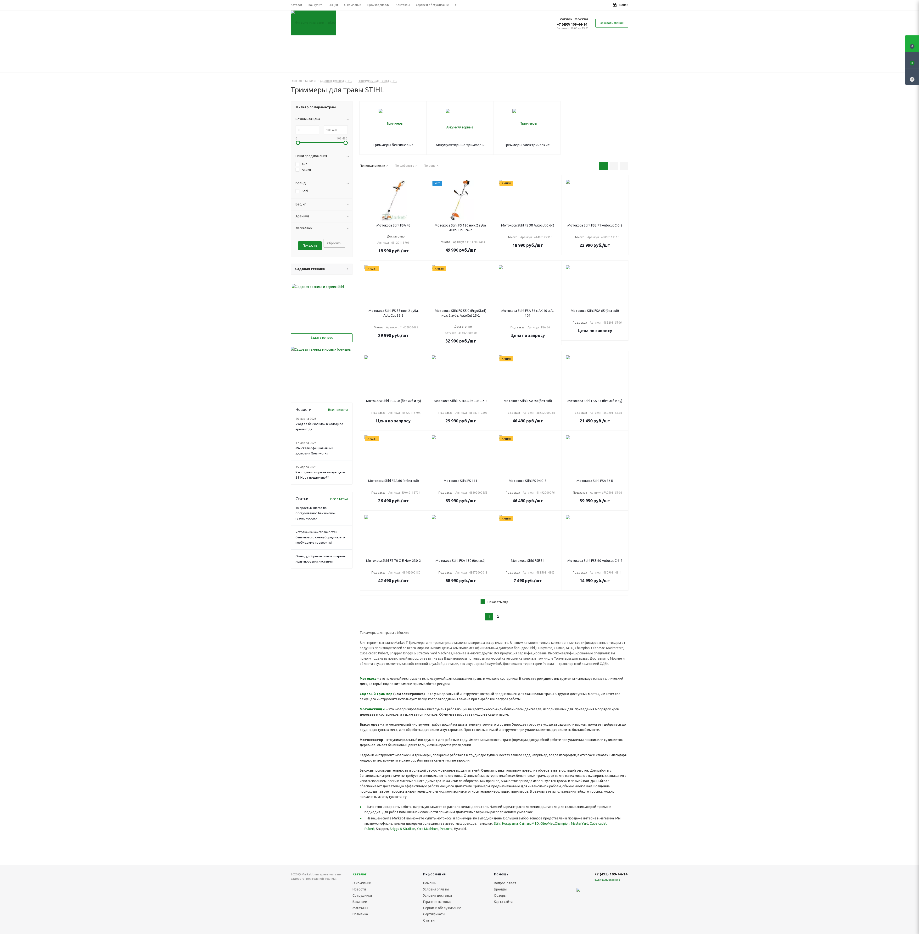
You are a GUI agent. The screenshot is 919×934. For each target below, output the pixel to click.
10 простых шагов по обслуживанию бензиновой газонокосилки (316, 513)
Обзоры (500, 895)
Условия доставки (437, 895)
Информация (434, 874)
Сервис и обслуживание (442, 908)
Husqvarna (510, 823)
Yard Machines (427, 829)
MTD (535, 823)
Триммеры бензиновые (393, 145)
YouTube (611, 892)
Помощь (429, 883)
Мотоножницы (372, 709)
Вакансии (360, 902)
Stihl (497, 823)
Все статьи (339, 499)
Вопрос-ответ (505, 883)
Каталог (360, 874)
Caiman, (525, 823)
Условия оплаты (436, 889)
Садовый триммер (376, 694)
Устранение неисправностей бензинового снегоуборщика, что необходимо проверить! (320, 537)
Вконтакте (587, 892)
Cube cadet (598, 823)
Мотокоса (368, 678)
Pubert (369, 829)
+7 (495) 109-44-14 (572, 24)
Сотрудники (362, 895)
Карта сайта (503, 902)
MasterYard (579, 823)
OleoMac (547, 823)
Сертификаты (434, 914)
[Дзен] (575, 892)
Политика (360, 914)
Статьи (429, 920)
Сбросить (334, 243)
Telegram (599, 892)
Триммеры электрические (527, 145)
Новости (359, 889)
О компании (362, 883)
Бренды (500, 889)
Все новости (338, 410)
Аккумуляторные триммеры (460, 145)
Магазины (360, 908)
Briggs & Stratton (402, 829)
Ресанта (446, 829)
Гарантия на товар (437, 902)
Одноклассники (623, 892)
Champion (562, 823)
